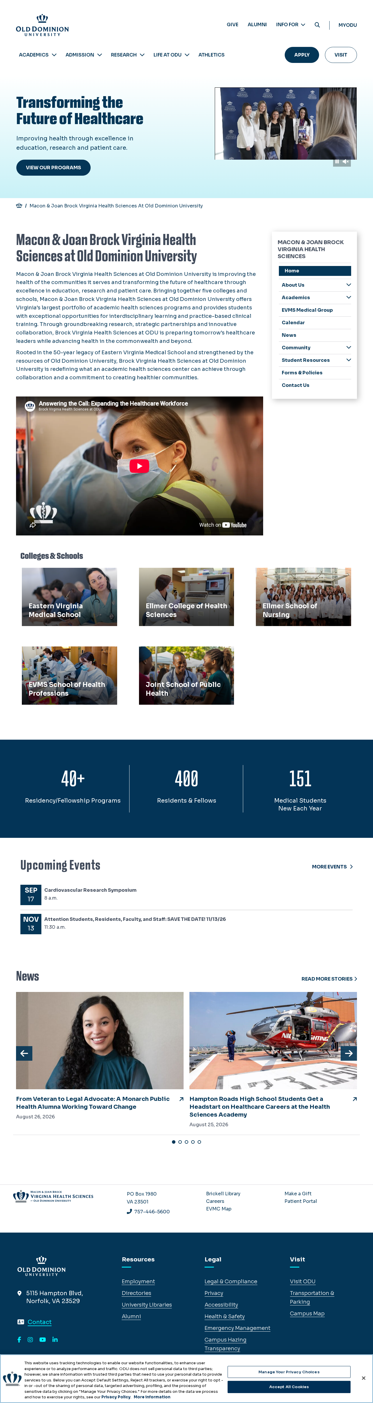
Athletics (211, 55)
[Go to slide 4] (193, 1142)
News (289, 335)
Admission (80, 55)
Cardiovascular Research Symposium (90, 890)
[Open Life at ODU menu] (187, 55)
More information (152, 1397)
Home (292, 271)
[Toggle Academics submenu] (348, 297)
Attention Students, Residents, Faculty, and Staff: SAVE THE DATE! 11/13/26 (135, 919)
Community (296, 348)
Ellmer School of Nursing (291, 574)
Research (124, 55)
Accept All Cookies (289, 1386)
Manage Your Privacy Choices (289, 1371)
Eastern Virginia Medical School (66, 574)
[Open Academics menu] (54, 55)
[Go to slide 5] (199, 1142)
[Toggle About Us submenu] (348, 285)
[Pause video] (337, 161)
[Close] (363, 1378)
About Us (293, 285)
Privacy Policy (116, 1397)
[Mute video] (346, 161)
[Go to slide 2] (180, 1142)
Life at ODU (168, 55)
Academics (34, 55)
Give (232, 25)
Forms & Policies (302, 373)
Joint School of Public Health (180, 653)
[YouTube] (42, 1340)
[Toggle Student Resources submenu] (348, 360)
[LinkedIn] (55, 1340)
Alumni (257, 25)
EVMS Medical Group (307, 310)
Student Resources (306, 360)
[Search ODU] (317, 25)
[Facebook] (19, 1340)
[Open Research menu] (142, 55)
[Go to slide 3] (186, 1142)
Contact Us (295, 385)
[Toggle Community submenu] (348, 347)
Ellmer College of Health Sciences (186, 574)
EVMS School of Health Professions (54, 657)
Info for (287, 25)
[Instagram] (30, 1340)
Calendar (293, 323)
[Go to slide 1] (173, 1142)
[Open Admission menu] (99, 55)
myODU (348, 25)
